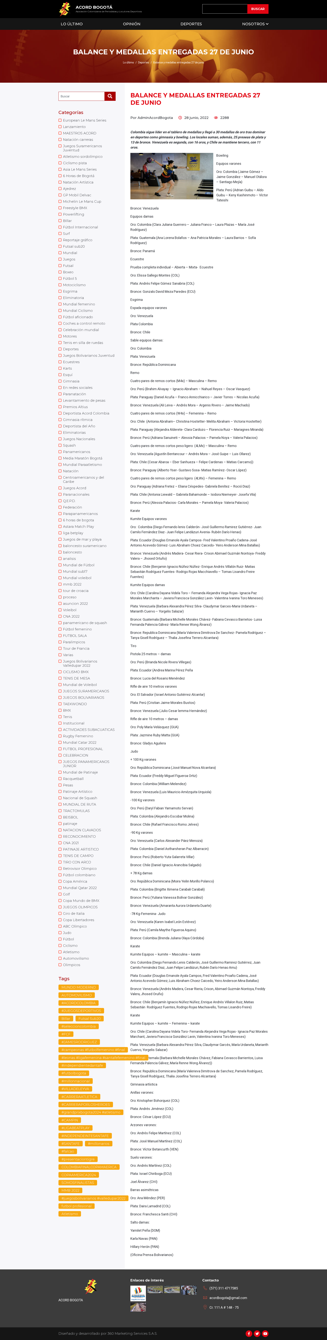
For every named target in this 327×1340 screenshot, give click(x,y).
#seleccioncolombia (79, 1026)
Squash (69, 445)
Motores (70, 336)
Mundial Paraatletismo (82, 465)
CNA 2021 (71, 843)
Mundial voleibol (77, 578)
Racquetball (73, 779)
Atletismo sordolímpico (83, 157)
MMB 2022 (70, 1190)
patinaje (70, 824)
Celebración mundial (81, 330)
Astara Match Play (78, 527)
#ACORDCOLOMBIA (79, 1003)
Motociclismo (74, 285)
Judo (67, 933)
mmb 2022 (72, 584)
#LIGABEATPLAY (76, 1128)
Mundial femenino (79, 304)
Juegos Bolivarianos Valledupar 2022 (80, 663)
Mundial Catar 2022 (79, 743)
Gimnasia (71, 381)
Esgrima (70, 291)
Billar (67, 221)
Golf (66, 894)
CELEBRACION (75, 755)
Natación (71, 471)
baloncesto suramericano (85, 546)
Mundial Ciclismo (78, 311)
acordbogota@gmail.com (228, 1298)
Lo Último (72, 24)
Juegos (69, 259)
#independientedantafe (82, 1065)
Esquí (67, 375)
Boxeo (68, 272)
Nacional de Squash (80, 798)
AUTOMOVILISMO (77, 995)
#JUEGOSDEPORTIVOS (81, 1011)
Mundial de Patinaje (80, 772)
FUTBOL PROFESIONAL (83, 749)
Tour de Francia (76, 648)
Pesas (68, 785)
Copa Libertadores (78, 920)
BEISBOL (70, 817)
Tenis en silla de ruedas (83, 343)
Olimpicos (71, 965)
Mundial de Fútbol (78, 565)
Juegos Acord (74, 488)
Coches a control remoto (84, 323)
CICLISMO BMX (76, 672)
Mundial (70, 253)
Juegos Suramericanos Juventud (82, 148)
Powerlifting (73, 214)
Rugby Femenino (78, 736)
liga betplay (73, 533)
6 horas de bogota (78, 520)
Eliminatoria (73, 298)
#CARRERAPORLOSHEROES (86, 1105)
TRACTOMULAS (76, 811)
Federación (72, 507)
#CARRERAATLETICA (79, 1097)
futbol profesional (77, 1206)
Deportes (191, 24)
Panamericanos (76, 452)
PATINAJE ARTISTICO (81, 849)
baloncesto (72, 552)
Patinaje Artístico (77, 792)
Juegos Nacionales (79, 439)
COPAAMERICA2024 (79, 1175)
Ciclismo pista (75, 163)
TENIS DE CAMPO (78, 856)
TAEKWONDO (75, 704)
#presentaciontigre (78, 1159)
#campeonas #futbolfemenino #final (93, 1050)
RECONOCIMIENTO (79, 837)
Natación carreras (78, 140)
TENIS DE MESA (76, 678)
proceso (69, 597)
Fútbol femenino (77, 629)
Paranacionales (76, 494)
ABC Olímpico (75, 926)
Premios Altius (75, 407)
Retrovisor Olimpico (80, 869)
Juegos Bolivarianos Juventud (88, 356)
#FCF (66, 1034)
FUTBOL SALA (75, 636)
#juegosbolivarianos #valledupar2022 (93, 1198)
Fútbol (68, 939)
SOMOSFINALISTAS (78, 1183)
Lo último (128, 62)
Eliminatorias (74, 433)
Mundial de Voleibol (80, 685)
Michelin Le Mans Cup (82, 202)
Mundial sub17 (75, 571)
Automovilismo (76, 958)
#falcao (68, 1151)
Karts (67, 368)
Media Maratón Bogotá (82, 458)
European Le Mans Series (84, 120)
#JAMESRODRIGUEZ (79, 1042)
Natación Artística (78, 182)
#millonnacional (76, 1081)
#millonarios (98, 1144)
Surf (66, 234)
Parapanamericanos (80, 514)
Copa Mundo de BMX (81, 901)
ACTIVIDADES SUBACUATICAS (89, 730)
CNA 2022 (71, 616)
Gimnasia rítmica (78, 420)
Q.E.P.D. (69, 501)
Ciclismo (70, 946)
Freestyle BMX (75, 208)
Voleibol (69, 610)
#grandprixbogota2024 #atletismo (91, 1112)
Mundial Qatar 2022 (80, 888)
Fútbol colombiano (79, 875)
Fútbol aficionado (78, 317)
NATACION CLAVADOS (82, 830)
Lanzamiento (74, 127)
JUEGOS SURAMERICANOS (86, 691)
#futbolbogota (74, 1073)
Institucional (73, 723)
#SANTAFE (71, 1144)
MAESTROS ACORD (79, 133)
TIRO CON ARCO (77, 862)
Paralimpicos (74, 642)
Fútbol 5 (70, 279)
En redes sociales (78, 388)
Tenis (67, 717)
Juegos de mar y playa (82, 539)
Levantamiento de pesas (84, 400)
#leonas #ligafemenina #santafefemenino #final (103, 1058)
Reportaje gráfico (77, 240)
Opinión (131, 24)
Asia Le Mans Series (80, 169)
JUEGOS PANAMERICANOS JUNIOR (86, 764)
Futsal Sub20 (90, 1019)
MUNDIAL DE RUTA (79, 804)
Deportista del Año (79, 426)
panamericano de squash (85, 623)
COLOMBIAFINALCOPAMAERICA (89, 1167)
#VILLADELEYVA (75, 1089)
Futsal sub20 (74, 246)
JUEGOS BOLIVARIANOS (83, 698)
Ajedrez (69, 189)
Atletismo (71, 952)
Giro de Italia (74, 914)
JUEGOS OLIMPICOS (80, 907)
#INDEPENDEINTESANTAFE (85, 1136)
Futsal (68, 266)
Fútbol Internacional (80, 227)
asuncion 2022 (75, 604)
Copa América (75, 881)
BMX (67, 710)
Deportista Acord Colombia (86, 413)
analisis (69, 559)
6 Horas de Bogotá (78, 176)
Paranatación (74, 394)
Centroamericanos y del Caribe (83, 479)
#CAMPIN (70, 1120)
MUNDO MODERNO (79, 987)
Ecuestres (71, 362)
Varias (68, 655)
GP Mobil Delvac (77, 195)
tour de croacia (76, 591)
